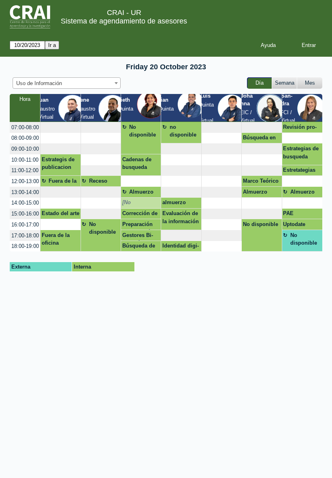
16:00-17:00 (25, 225)
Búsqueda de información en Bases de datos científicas (138, 247)
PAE (288, 213)
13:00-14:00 (25, 192)
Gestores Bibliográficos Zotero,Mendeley (140, 236)
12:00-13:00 (25, 181)
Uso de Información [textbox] (39, 83)
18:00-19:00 (25, 246)
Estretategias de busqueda (299, 171)
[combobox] (67, 83)
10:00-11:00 (24, 160)
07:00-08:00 (25, 127)
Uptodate (294, 224)
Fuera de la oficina (63, 182)
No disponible (142, 131)
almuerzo (174, 202)
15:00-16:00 (25, 214)
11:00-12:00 (24, 170)
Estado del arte (60, 213)
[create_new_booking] (60, 127)
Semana (284, 83)
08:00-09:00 (25, 138)
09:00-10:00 (25, 149)
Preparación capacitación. (138, 225)
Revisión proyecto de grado (301, 128)
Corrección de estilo (139, 214)
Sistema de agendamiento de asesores (124, 21)
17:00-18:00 (25, 236)
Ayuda (268, 45)
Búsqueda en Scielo (259, 138)
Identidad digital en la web (180, 247)
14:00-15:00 (25, 203)
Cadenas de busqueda (136, 163)
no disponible (183, 131)
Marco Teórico (261, 181)
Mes (310, 83)
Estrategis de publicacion (58, 163)
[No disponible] (136, 203)
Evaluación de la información (180, 217)
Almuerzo (141, 192)
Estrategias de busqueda (301, 152)
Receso (98, 181)
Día (259, 83)
